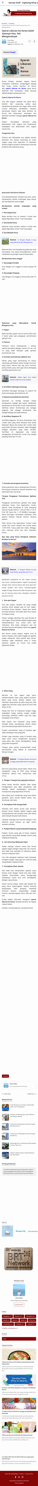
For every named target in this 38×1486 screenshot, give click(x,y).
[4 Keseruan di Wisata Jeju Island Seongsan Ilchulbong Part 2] (5, 1130)
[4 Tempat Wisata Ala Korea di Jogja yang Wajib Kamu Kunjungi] (5, 763)
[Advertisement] (19, 169)
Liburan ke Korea (14, 97)
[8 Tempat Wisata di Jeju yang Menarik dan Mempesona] (5, 244)
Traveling (5, 1076)
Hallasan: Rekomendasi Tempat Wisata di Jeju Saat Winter (22, 1154)
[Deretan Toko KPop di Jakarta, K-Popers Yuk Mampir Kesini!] (19, 1385)
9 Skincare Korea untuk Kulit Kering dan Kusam (17, 1435)
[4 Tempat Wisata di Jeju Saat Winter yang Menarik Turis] (5, 574)
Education (29, 1316)
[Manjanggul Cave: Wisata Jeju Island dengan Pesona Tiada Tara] (5, 1149)
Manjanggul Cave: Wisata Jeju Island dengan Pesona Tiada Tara (23, 1144)
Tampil (12, 52)
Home (22, 1320)
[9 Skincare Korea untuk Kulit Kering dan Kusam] (19, 1432)
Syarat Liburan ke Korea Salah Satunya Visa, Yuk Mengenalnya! (18, 33)
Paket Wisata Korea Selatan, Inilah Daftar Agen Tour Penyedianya (22, 1106)
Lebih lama (7, 1094)
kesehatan (7, 1324)
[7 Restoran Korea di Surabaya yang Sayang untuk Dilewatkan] (19, 1359)
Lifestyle (19, 1324)
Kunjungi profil (19, 1304)
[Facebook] (16, 1477)
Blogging (6, 1316)
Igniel (21, 1483)
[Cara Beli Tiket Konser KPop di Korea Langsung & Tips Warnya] (19, 1454)
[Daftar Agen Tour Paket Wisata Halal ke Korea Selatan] (5, 381)
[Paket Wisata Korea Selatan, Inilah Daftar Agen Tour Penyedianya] (5, 1110)
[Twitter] (19, 1477)
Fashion (5, 1320)
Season (30, 1324)
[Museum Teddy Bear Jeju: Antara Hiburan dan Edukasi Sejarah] (5, 1120)
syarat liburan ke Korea (16, 88)
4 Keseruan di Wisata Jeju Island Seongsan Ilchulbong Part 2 (22, 1125)
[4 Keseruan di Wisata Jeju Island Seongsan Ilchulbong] (5, 1139)
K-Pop (31, 1320)
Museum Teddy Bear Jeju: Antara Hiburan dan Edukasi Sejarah (22, 1115)
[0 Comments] (29, 41)
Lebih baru (30, 1094)
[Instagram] (22, 1477)
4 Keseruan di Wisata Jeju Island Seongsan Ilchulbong (22, 1134)
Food (13, 1320)
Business (18, 1316)
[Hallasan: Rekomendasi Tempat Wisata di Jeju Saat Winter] (5, 1158)
